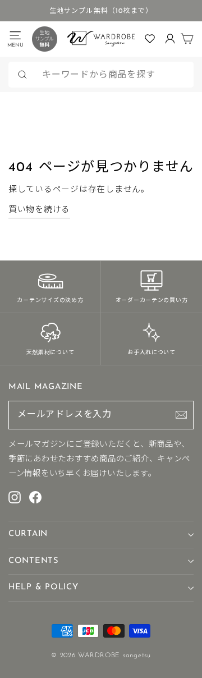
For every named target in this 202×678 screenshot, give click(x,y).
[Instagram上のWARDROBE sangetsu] (14, 496)
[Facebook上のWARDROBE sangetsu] (35, 496)
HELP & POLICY (43, 587)
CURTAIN (28, 534)
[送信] (181, 414)
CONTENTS (33, 561)
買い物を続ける (39, 210)
